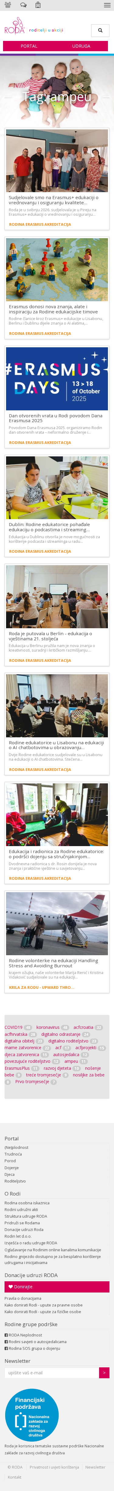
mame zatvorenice (27, 1047)
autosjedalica (70, 1054)
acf (62, 1047)
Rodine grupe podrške (31, 1324)
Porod (10, 1160)
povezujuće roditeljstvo (31, 1061)
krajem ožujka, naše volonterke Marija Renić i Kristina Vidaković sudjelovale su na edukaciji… (56, 975)
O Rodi (13, 1193)
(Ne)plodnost (16, 1147)
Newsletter (17, 1360)
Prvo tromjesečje (35, 1081)
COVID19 (17, 1027)
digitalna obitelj (23, 1041)
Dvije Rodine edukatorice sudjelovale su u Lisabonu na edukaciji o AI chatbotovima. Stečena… (55, 757)
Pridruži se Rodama (22, 1223)
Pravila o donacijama (23, 1298)
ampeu (75, 1061)
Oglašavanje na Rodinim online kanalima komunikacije (53, 1250)
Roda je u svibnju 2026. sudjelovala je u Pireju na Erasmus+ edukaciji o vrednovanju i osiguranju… (52, 212)
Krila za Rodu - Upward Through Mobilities (43, 987)
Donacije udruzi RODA (31, 1275)
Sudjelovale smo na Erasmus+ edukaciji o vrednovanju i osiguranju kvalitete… (53, 199)
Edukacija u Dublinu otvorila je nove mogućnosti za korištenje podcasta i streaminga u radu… (54, 539)
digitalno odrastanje (64, 1034)
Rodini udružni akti (21, 1209)
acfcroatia (87, 1027)
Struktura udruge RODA (26, 1216)
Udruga (81, 46)
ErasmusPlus (21, 1068)
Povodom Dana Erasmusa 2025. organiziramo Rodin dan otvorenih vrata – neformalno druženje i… (55, 430)
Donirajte (23, 1286)
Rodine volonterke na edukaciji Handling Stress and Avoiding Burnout (53, 963)
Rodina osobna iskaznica (27, 1203)
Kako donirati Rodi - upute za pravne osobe (44, 1305)
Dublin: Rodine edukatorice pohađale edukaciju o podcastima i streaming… (49, 526)
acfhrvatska (20, 1034)
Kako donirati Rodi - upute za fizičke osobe (43, 1311)
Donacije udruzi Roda (24, 1229)
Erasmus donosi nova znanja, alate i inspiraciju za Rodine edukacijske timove (53, 309)
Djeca (10, 1174)
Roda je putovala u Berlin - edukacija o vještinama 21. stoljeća (50, 636)
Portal (29, 46)
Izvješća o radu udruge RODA (31, 1243)
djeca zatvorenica (26, 1054)
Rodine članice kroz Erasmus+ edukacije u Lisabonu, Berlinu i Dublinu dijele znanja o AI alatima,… (56, 321)
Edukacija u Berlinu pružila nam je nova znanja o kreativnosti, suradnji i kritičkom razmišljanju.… (52, 648)
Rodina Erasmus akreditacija (40, 224)
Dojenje (12, 1167)
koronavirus (51, 1027)
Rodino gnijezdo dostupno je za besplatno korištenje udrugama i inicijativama (53, 1259)
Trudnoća (13, 1154)
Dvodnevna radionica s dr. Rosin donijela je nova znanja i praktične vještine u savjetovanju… (53, 866)
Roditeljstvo (15, 1181)
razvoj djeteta (61, 1068)
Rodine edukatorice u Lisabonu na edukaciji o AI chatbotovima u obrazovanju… (56, 745)
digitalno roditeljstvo (72, 1041)
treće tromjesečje (46, 1075)
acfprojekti (89, 1047)
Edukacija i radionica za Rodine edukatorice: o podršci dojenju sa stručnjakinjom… (56, 853)
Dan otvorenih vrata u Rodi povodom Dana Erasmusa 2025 (55, 418)
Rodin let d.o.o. (18, 1236)
